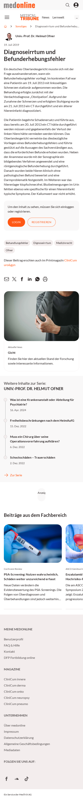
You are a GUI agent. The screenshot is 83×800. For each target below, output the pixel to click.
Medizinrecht (64, 242)
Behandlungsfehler (17, 242)
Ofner (9, 250)
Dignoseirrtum (42, 242)
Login (16, 222)
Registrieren (42, 222)
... (77, 17)
